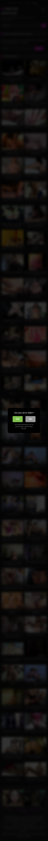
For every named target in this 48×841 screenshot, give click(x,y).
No (30, 419)
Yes (17, 419)
